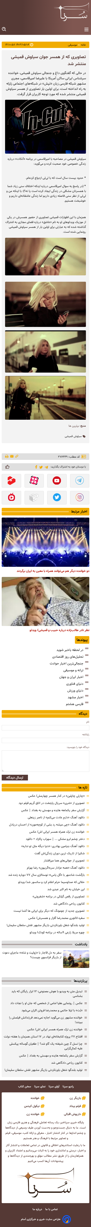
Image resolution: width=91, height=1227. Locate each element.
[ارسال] (12, 456)
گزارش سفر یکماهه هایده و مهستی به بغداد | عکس (53, 810)
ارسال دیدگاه (14, 777)
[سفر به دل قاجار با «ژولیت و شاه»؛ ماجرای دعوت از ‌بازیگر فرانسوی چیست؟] (76, 959)
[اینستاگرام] (79, 498)
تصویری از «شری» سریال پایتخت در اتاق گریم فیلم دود (52, 803)
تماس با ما (51, 1209)
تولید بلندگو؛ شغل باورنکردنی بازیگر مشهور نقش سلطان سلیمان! (46, 925)
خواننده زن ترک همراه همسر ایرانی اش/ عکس (57, 831)
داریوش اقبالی (72, 1114)
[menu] (86, 30)
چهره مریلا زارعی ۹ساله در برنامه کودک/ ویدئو (57, 932)
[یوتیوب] (56, 481)
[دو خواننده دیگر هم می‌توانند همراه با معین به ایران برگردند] (45, 542)
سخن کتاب (25, 1086)
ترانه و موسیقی (73, 670)
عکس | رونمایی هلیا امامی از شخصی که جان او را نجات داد (46, 1003)
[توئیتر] (40, 467)
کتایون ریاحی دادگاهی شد (69, 903)
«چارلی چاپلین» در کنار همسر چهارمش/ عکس (56, 796)
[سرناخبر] (71, 11)
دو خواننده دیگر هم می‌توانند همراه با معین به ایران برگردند (53, 571)
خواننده (35, 1098)
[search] (4, 29)
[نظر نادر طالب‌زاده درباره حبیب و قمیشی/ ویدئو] (45, 601)
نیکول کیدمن (32, 1106)
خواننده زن (33, 1114)
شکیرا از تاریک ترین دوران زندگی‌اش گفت (59, 853)
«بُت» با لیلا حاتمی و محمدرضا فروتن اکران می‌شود (52, 1010)
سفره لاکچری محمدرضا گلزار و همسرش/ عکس (56, 918)
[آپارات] (34, 481)
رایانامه (85, 734)
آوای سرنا (54, 1086)
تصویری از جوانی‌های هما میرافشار (64, 860)
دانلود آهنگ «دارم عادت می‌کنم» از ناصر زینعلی (56, 817)
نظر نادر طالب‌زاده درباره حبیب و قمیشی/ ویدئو (59, 630)
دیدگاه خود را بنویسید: (78, 747)
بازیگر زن (75, 1098)
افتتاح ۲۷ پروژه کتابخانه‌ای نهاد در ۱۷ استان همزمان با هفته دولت (43, 1036)
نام (87, 722)
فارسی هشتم (74, 704)
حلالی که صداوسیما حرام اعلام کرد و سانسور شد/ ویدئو (51, 882)
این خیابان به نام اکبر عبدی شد (66, 889)
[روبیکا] (34, 498)
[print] (7, 457)
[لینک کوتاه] (17, 456)
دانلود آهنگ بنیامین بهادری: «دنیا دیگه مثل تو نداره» (53, 846)
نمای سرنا (40, 1086)
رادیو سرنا (68, 1086)
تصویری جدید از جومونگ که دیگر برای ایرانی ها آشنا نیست (49, 911)
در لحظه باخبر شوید (70, 650)
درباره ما (38, 1209)
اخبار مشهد (75, 697)
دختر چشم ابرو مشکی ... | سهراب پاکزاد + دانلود (55, 839)
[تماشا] (11, 481)
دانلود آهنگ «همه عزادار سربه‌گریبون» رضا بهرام (56, 867)
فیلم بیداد (75, 1106)
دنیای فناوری (74, 683)
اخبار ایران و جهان (71, 677)
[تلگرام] (45, 466)
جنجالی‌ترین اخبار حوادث (66, 663)
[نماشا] (11, 498)
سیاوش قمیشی (73, 436)
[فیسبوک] (35, 466)
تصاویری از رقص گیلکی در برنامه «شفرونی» (59, 896)
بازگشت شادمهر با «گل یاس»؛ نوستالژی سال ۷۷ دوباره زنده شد (46, 875)
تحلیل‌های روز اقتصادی (67, 656)
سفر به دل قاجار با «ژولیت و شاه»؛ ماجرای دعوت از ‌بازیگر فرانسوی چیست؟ (31, 955)
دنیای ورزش (75, 690)
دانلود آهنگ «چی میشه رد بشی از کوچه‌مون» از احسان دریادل (47, 824)
